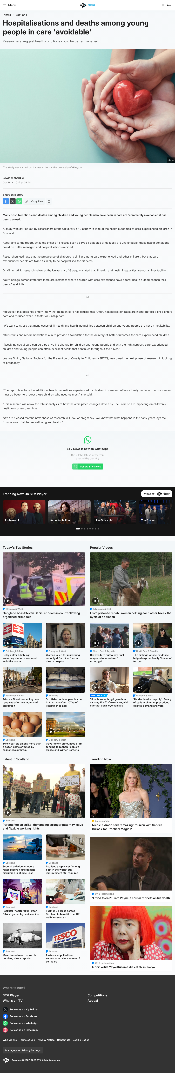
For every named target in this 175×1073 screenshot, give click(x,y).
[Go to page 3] (84, 528)
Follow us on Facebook (23, 1016)
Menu (12, 5)
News (7, 14)
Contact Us (63, 1039)
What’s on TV (13, 1000)
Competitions (97, 995)
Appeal (93, 1000)
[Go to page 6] (92, 528)
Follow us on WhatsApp (24, 1023)
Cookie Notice (81, 1039)
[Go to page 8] (98, 528)
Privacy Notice (46, 1039)
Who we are (10, 1039)
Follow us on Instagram (24, 1029)
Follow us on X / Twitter (24, 1009)
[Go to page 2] (82, 528)
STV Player (11, 995)
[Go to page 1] (78, 528)
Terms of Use (27, 1039)
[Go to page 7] (95, 528)
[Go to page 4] (87, 528)
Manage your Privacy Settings (23, 1050)
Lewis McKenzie (13, 178)
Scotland (21, 14)
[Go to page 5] (90, 528)
